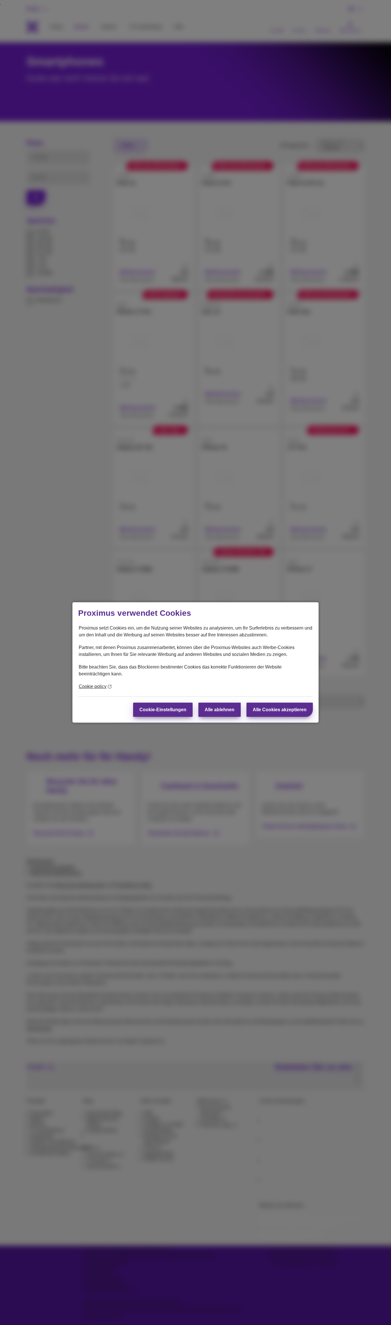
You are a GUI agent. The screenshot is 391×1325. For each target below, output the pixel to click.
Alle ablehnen (219, 709)
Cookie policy (92, 686)
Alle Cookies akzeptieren (280, 709)
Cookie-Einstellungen (162, 709)
